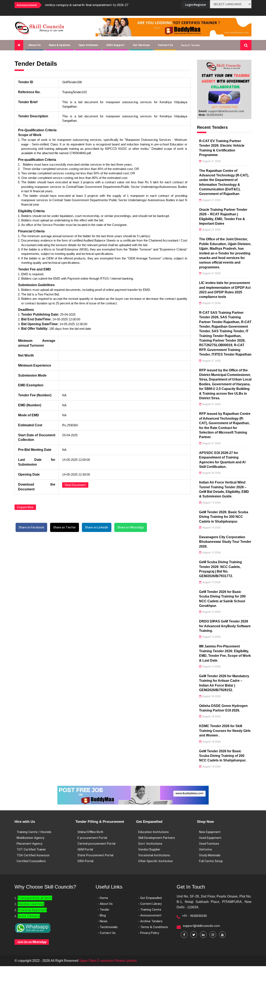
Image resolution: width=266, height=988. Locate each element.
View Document (75, 485)
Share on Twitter (64, 527)
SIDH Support (115, 45)
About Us (34, 45)
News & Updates (59, 45)
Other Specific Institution (155, 861)
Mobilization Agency (30, 838)
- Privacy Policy (148, 933)
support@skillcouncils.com (201, 926)
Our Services (141, 45)
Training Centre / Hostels (34, 832)
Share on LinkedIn (96, 527)
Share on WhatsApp (130, 527)
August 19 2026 (211, 502)
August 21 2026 (211, 161)
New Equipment (209, 832)
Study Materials (209, 855)
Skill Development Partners (156, 838)
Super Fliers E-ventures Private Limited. (108, 961)
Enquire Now (25, 507)
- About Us (105, 904)
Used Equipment (210, 838)
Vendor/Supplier (149, 849)
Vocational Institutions (154, 855)
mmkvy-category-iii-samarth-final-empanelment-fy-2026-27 (86, 5)
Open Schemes (88, 45)
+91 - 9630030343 (194, 916)
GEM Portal (85, 849)
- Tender (103, 909)
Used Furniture (209, 843)
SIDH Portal (85, 861)
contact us (165, 45)
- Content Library (150, 904)
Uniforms (205, 849)
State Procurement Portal (95, 855)
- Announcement (149, 915)
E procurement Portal (92, 838)
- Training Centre (149, 909)
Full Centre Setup (211, 861)
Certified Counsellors (31, 861)
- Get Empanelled (150, 898)
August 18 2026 (211, 696)
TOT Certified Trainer (31, 849)
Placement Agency (29, 843)
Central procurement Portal (96, 843)
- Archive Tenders (150, 921)
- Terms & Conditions (153, 927)
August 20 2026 (211, 472)
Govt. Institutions (150, 843)
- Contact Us (107, 933)
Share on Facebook (31, 527)
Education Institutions (153, 832)
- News (102, 921)
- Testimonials (108, 927)
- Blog (102, 915)
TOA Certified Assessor (33, 855)
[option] (97, 5)
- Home (103, 898)
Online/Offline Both (90, 832)
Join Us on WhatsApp (31, 942)
